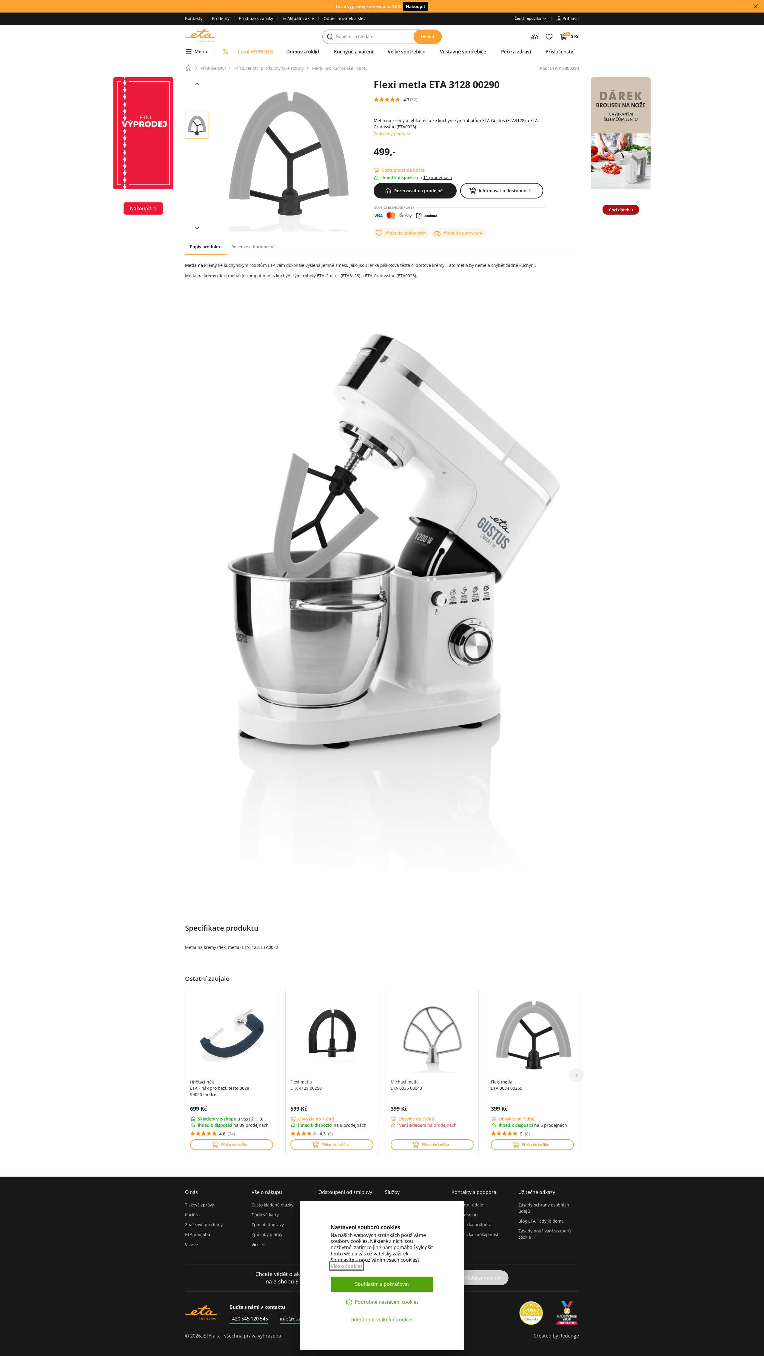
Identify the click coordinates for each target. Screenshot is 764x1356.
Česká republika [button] (528, 18)
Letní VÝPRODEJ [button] (256, 51)
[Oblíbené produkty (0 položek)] (549, 36)
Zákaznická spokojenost (475, 1234)
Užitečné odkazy (536, 1192)
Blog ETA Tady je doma (541, 1221)
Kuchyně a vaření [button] (353, 51)
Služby (392, 1192)
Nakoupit (415, 6)
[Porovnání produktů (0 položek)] (534, 36)
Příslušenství (213, 68)
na (251, 1125)
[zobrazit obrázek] (197, 83)
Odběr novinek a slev (345, 18)
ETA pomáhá (197, 1234)
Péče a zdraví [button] (516, 51)
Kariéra (192, 1215)
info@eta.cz (293, 1318)
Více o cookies (347, 1266)
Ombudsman (465, 1215)
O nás (191, 1192)
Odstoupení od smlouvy (345, 1192)
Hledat (428, 36)
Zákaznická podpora (472, 1224)
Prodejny (220, 18)
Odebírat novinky (482, 1278)
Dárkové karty (265, 1215)
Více (189, 1244)
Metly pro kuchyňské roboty (339, 68)
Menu (201, 51)
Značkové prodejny (204, 1224)
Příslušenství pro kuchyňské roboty (269, 68)
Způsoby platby (267, 1234)
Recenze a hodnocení (253, 247)
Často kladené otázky (272, 1205)
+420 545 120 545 (248, 1318)
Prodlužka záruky (256, 18)
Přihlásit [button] (571, 18)
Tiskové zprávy (199, 1205)
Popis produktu (206, 247)
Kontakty (193, 18)
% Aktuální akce (298, 18)
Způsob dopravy (268, 1224)
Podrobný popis (389, 133)
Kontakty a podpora (474, 1192)
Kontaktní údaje (467, 1205)
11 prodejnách (437, 177)
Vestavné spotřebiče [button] (463, 51)
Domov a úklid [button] (302, 51)
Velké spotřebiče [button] (406, 51)
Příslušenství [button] (560, 51)
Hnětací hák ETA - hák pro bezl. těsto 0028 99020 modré (219, 1088)
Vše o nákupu (267, 1192)
